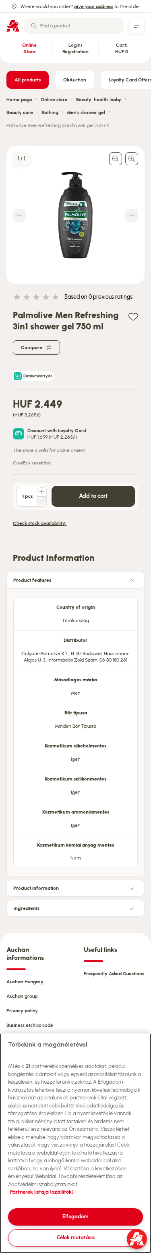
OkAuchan (74, 80)
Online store (54, 99)
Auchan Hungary (24, 981)
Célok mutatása (76, 1237)
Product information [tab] (36, 888)
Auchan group (21, 996)
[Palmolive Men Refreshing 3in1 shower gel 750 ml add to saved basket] (133, 316)
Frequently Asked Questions (114, 973)
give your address (93, 6)
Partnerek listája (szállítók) (42, 1192)
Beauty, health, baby (98, 99)
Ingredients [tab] (26, 908)
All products (27, 80)
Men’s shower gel (86, 112)
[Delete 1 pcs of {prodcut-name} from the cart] (42, 500)
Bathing (49, 112)
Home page (19, 99)
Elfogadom (75, 1216)
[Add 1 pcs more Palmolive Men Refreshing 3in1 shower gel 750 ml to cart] (42, 491)
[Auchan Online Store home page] (12, 25)
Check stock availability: (39, 523)
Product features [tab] (32, 580)
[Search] (33, 25)
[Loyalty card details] (18, 433)
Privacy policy (22, 1011)
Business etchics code (29, 1025)
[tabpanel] (75, 730)
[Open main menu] (136, 26)
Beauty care (19, 112)
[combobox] (74, 26)
